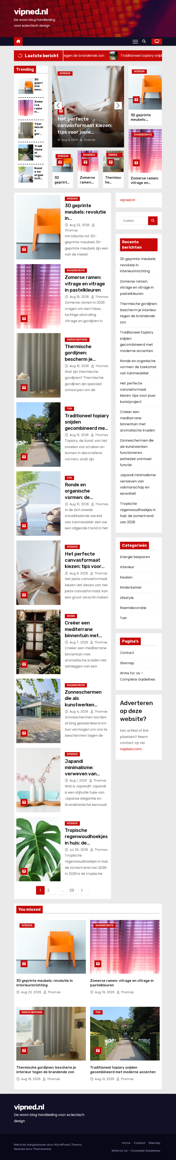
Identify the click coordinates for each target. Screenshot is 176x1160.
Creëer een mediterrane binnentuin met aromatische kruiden (82, 635)
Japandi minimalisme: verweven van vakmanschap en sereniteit (84, 773)
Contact (127, 652)
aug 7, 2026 (79, 642)
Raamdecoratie (89, 155)
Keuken (71, 616)
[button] (145, 41)
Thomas (89, 140)
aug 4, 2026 (79, 711)
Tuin (69, 408)
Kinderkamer (131, 587)
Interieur (65, 73)
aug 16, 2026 (80, 366)
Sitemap (127, 663)
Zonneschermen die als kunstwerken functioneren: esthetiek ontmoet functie (137, 452)
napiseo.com (131, 749)
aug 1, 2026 (79, 780)
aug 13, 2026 (80, 435)
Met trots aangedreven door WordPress (42, 1145)
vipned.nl (31, 12)
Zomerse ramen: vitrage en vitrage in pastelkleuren (85, 283)
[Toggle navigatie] (135, 41)
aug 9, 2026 (70, 140)
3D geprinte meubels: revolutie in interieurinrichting (138, 265)
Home (126, 1143)
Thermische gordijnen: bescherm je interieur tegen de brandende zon (85, 359)
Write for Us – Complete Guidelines (136, 1151)
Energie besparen (113, 155)
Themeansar (42, 1149)
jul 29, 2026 (79, 850)
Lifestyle (127, 597)
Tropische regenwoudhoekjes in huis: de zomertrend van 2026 (86, 842)
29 (72, 890)
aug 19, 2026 (80, 297)
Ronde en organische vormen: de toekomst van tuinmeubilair (80, 497)
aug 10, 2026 (80, 504)
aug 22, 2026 (80, 225)
